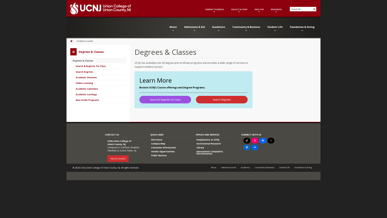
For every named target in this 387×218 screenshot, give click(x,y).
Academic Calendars (87, 88)
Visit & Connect (118, 158)
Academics (218, 27)
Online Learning (84, 83)
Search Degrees (222, 99)
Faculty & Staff (239, 10)
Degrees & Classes (83, 60)
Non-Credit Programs (87, 100)
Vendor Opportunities (163, 151)
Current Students (214, 10)
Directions (156, 139)
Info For (259, 10)
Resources (276, 10)
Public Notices (159, 155)
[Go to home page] (99, 8)
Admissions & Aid (194, 27)
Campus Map (158, 143)
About (173, 27)
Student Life (275, 27)
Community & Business (246, 27)
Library (200, 147)
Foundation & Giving (302, 27)
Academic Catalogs (86, 94)
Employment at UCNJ (208, 139)
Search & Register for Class (165, 99)
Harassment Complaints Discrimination (210, 152)
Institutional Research (209, 143)
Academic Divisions (86, 77)
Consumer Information (163, 147)
